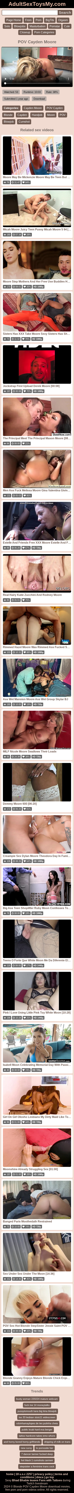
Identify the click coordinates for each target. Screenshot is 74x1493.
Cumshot (24, 121)
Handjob (37, 114)
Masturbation (37, 26)
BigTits (50, 20)
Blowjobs (19, 26)
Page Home (13, 20)
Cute (67, 26)
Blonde (8, 114)
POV (63, 114)
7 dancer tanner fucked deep (37, 1454)
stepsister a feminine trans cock (37, 1466)
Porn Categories (44, 32)
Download (39, 98)
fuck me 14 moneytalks (37, 1405)
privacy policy (44, 1474)
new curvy (26, 1448)
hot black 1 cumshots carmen (37, 1460)
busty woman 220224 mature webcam (37, 1398)
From (28, 20)
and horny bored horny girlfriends (22, 1441)
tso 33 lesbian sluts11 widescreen (37, 1417)
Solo (7, 26)
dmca (39, 1477)
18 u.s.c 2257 (24, 1474)
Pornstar (55, 26)
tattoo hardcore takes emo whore (37, 1435)
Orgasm (63, 20)
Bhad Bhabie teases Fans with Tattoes (37, 1480)
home (10, 1474)
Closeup (25, 32)
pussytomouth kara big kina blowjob (37, 1411)
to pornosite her (44, 1448)
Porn (38, 20)
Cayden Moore (33, 108)
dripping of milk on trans (57, 1441)
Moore (51, 114)
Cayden (22, 114)
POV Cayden (55, 108)
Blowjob (9, 121)
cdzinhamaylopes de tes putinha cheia (37, 1423)
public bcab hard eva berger (37, 1429)
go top (49, 1477)
